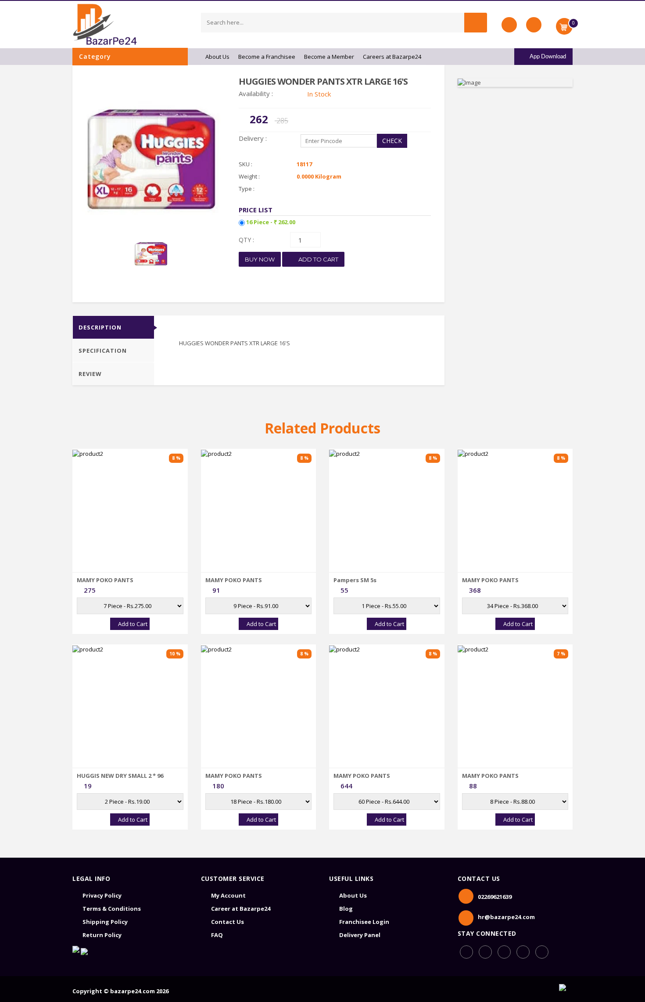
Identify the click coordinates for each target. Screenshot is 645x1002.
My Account (228, 895)
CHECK (392, 140)
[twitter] (541, 952)
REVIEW (90, 374)
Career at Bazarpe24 (240, 909)
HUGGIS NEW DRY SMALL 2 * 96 (120, 776)
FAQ (217, 935)
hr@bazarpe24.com (506, 917)
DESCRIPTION (100, 327)
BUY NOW (260, 259)
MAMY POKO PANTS (105, 580)
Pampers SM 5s (354, 580)
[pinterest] (523, 952)
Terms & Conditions (111, 909)
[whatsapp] (485, 952)
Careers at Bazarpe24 (392, 57)
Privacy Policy (102, 895)
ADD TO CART (317, 259)
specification (103, 350)
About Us (217, 57)
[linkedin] (504, 952)
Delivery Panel (359, 935)
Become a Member (329, 57)
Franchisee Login (364, 922)
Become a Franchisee (266, 57)
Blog (346, 909)
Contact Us (227, 922)
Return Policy (102, 935)
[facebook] (466, 952)
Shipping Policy (105, 922)
